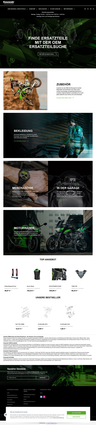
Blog (41, 393)
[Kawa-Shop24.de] (8, 2)
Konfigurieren (76, 417)
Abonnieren (42, 377)
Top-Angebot (48, 259)
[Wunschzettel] (85, 9)
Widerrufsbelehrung (12, 395)
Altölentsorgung (11, 402)
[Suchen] (93, 9)
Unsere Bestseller (48, 297)
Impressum (10, 404)
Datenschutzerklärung (33, 372)
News (25, 399)
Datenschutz (27, 396)
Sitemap (26, 403)
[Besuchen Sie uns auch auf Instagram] (44, 397)
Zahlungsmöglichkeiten (29, 394)
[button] (88, 9)
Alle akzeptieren (76, 413)
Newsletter (9, 399)
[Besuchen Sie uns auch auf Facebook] (41, 397)
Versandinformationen (12, 397)
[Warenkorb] (91, 9)
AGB (8, 393)
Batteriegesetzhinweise (29, 401)
